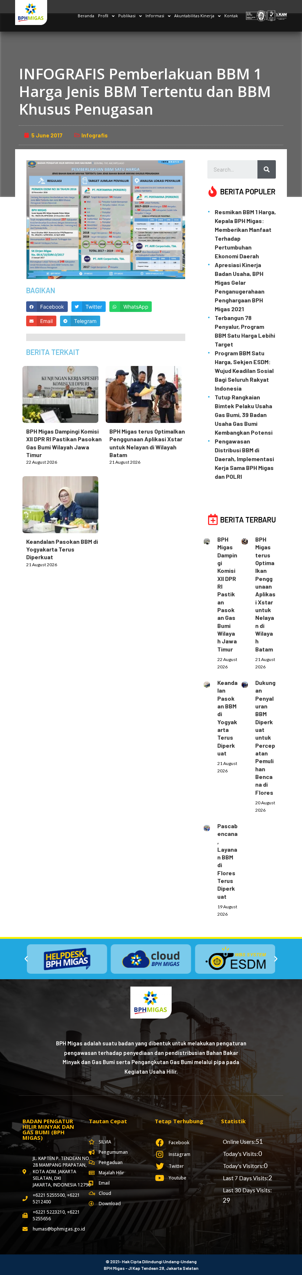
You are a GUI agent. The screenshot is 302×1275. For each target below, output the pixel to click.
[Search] (266, 169)
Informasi (154, 15)
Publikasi (127, 15)
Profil (103, 15)
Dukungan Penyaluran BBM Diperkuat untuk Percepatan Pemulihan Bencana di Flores (265, 737)
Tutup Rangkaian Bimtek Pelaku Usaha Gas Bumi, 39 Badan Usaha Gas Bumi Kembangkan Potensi (244, 415)
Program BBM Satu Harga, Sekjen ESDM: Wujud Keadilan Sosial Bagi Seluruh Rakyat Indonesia (244, 370)
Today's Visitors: (243, 1166)
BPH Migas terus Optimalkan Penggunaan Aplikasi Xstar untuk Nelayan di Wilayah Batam (265, 594)
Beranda (86, 15)
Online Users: (239, 1141)
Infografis (94, 135)
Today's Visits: (240, 1153)
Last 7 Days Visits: (245, 1178)
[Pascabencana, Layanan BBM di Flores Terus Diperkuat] (210, 827)
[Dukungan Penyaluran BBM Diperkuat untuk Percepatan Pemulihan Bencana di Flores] (248, 683)
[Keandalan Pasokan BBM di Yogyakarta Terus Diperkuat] (64, 503)
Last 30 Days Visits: (247, 1190)
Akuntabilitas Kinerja (194, 15)
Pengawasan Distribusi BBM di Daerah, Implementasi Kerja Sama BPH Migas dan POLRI (244, 459)
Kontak (231, 15)
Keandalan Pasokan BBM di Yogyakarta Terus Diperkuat (62, 549)
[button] (26, 959)
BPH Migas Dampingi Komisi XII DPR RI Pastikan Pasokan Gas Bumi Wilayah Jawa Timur (227, 594)
